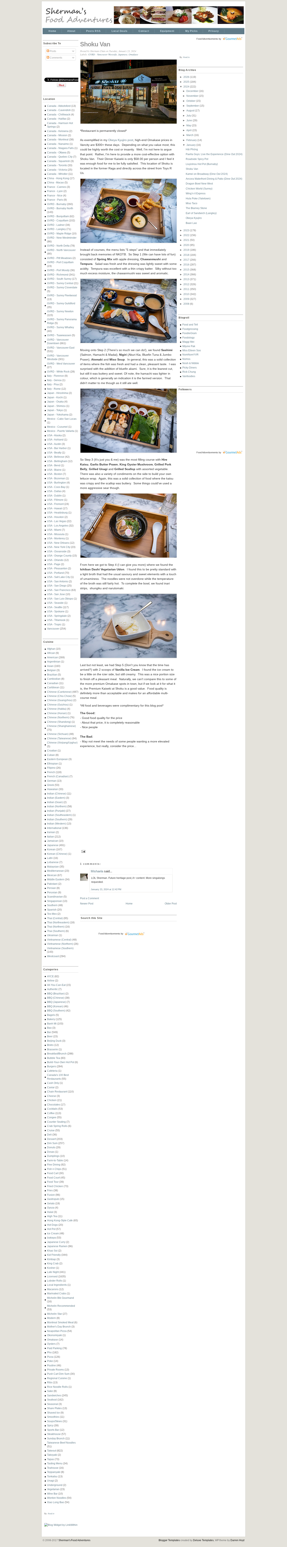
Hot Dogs (52, 1224)
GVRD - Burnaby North (60, 208)
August (190, 110)
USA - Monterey (56, 538)
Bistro (50, 1045)
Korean (51, 849)
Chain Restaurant (57, 1091)
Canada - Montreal (57, 139)
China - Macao (55, 182)
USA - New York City (58, 547)
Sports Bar (53, 1429)
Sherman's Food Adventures (74, 1540)
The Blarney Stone (196, 208)
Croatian (52, 750)
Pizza (50, 1356)
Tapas (50, 1459)
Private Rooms (55, 1369)
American (52, 657)
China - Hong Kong (58, 178)
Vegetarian (53, 1489)
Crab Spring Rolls (57, 1126)
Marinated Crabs (56, 1293)
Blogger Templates (169, 1540)
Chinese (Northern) (58, 717)
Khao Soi (52, 1250)
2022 (186, 235)
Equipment (167, 31)
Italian (50, 836)
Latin (50, 858)
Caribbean (53, 687)
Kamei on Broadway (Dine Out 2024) (207, 173)
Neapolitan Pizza (57, 1331)
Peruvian (52, 892)
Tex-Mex (52, 913)
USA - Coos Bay (56, 487)
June (189, 120)
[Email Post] (83, 851)
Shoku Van (95, 44)
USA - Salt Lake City (58, 577)
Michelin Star (54, 1313)
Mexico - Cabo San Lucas (61, 418)
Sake (50, 1391)
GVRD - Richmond (57, 274)
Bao (49, 1027)
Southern (52, 905)
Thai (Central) (55, 918)
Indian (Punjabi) (56, 810)
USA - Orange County (59, 555)
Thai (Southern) (56, 931)
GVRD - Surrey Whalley (60, 327)
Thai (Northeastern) (58, 922)
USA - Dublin (54, 495)
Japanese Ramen (57, 1246)
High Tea (52, 1216)
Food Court (53, 1177)
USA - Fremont (55, 504)
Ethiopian (52, 763)
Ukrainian (52, 935)
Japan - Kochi (55, 397)
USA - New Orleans (58, 542)
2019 (186, 249)
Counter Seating (56, 1121)
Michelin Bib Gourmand (60, 1297)
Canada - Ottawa (56, 152)
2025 (186, 81)
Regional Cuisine (57, 1378)
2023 (186, 230)
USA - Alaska (54, 435)
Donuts (51, 1147)
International (54, 828)
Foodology (188, 337)
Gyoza (50, 1207)
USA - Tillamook (56, 620)
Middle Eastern (55, 879)
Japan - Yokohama (57, 414)
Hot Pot (51, 1229)
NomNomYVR (190, 354)
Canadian (52, 683)
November (192, 95)
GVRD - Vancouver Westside (102, 54)
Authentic (52, 989)
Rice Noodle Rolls (57, 1386)
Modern (51, 1318)
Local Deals (120, 31)
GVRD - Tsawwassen (59, 335)
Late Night (53, 1272)
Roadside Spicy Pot (197, 159)
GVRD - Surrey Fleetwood (62, 295)
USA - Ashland (55, 439)
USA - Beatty (54, 452)
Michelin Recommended (61, 1305)
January (191, 145)
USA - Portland (55, 572)
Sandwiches (54, 1395)
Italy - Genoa (54, 380)
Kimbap (51, 1259)
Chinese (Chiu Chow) (59, 696)
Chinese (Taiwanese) (59, 738)
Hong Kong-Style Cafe (60, 1220)
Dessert (51, 1139)
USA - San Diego (56, 585)
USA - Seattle (54, 607)
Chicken (52, 1100)
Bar (49, 1032)
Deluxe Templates (203, 1540)
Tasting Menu (54, 1463)
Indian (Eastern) (56, 797)
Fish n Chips (54, 1169)
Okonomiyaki (54, 1335)
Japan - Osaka (55, 401)
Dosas (50, 1151)
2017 (186, 259)
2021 (186, 240)
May (189, 125)
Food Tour (53, 1181)
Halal (50, 1212)
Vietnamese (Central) (59, 939)
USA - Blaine (54, 469)
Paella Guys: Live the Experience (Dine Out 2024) (214, 154)
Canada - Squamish (58, 161)
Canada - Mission (57, 135)
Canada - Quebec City (59, 156)
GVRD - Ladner (56, 224)
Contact (143, 31)
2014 (186, 274)
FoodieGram (189, 333)
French (51, 772)
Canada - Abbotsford (59, 106)
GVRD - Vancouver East (60, 347)
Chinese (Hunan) (57, 713)
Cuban (51, 755)
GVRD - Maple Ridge (59, 233)
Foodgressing (190, 329)
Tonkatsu (52, 1476)
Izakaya (51, 1237)
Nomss (186, 359)
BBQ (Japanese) (56, 1002)
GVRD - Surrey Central (60, 283)
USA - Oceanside (57, 551)
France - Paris (55, 199)
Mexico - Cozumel (57, 426)
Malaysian (53, 866)
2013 (186, 279)
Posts (52, 51)
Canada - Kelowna (57, 131)
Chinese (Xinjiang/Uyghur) (62, 742)
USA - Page (53, 564)
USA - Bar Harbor (57, 448)
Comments (55, 57)
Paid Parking (54, 1348)
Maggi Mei (188, 341)
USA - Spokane (56, 611)
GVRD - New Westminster (61, 237)
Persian (51, 888)
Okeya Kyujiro (194, 218)
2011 (186, 289)
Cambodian (54, 678)
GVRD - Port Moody (58, 270)
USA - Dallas (54, 491)
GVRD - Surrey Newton (60, 311)
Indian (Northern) (57, 806)
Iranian (51, 832)
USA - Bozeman (56, 478)
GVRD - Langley (56, 229)
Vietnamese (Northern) (60, 943)
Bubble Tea (53, 1058)
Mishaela (97, 871)
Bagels (51, 1015)
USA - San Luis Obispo (60, 598)
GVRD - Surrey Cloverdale (62, 287)
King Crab (53, 1263)
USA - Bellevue (55, 456)
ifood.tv (51, 1514)
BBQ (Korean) (55, 1006)
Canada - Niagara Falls (60, 148)
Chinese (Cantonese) (59, 691)
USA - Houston (55, 517)
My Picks (191, 31)
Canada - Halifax (56, 118)
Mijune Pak (188, 346)
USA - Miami (54, 529)
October (191, 100)
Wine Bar (52, 1493)
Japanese (52, 845)
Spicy (50, 1425)
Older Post (171, 903)
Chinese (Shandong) (59, 721)
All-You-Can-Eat (56, 985)
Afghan (51, 648)
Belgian (51, 670)
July (189, 115)
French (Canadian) (58, 776)
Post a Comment (89, 898)
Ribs (49, 1382)
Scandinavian (55, 896)
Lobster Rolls (54, 1280)
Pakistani (52, 883)
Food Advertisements (109, 933)
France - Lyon (55, 191)
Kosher (51, 1267)
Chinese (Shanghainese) (61, 726)
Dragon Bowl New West (199, 183)
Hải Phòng (192, 149)
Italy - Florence (55, 375)
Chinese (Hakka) (56, 708)
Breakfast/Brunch (57, 1053)
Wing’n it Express (195, 193)
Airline (50, 980)
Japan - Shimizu (56, 406)
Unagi (50, 1480)
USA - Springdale (57, 615)
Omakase (52, 1339)
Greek (50, 785)
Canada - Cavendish (59, 110)
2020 (186, 245)
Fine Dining (53, 1164)
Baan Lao (191, 223)
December (192, 91)
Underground (54, 1485)
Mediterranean (55, 870)
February (191, 140)
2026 (186, 77)
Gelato (51, 1203)
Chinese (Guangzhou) (59, 700)
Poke (50, 1361)
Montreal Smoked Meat (60, 1322)
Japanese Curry (56, 1242)
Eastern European (57, 759)
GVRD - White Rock (58, 371)
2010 (186, 294)
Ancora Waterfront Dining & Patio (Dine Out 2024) (214, 178)
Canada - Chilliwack (58, 114)
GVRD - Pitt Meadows (59, 258)
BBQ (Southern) (56, 1010)
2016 (186, 264)
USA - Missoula (56, 534)
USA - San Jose (56, 594)
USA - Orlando (55, 560)
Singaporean (54, 901)
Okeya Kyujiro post (120, 140)
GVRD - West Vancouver (61, 363)
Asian (50, 666)
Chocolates (53, 1104)
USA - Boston (54, 474)
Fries (50, 1190)
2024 (186, 86)
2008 (186, 303)
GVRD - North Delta (58, 245)
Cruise (51, 1130)
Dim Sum (52, 1143)
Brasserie (52, 1049)
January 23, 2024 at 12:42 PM (106, 889)
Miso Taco (191, 203)
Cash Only (53, 1083)
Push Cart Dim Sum (58, 1373)
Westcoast (53, 956)
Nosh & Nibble (190, 363)
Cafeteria (52, 1070)
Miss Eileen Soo (191, 350)
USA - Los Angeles (57, 525)
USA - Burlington (56, 482)
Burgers (51, 1066)
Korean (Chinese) (57, 853)
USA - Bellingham (57, 461)
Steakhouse (54, 1434)
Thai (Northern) (56, 926)
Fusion (51, 1194)
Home (52, 31)
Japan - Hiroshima (57, 393)
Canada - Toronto (57, 165)
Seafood (52, 1399)
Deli (49, 1134)
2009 (186, 299)
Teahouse (52, 1467)
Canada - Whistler (57, 173)
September (193, 105)
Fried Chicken (55, 1186)
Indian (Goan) (55, 802)
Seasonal (52, 1404)
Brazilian (52, 674)
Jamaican (52, 840)
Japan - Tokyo (55, 410)
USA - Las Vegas (56, 521)
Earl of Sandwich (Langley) (201, 213)
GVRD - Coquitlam (57, 220)
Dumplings (53, 1156)
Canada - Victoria (57, 169)
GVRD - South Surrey (59, 278)
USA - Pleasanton (57, 568)
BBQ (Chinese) (55, 997)
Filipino (51, 767)
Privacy (213, 31)
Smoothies (53, 1416)
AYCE (50, 976)
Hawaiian (52, 789)
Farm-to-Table (55, 1160)
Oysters (51, 1343)
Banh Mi (52, 1023)
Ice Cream (53, 1233)
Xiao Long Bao (55, 1502)
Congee (51, 1117)
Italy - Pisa (53, 384)
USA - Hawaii (54, 508)
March (190, 135)
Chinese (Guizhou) (58, 704)
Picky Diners (189, 367)
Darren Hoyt (237, 1540)
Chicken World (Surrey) (199, 188)
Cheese (51, 1096)
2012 (186, 284)
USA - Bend (53, 465)
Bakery (51, 1019)
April (189, 130)
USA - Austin (54, 444)
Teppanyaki (53, 1472)
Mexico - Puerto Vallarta (60, 431)
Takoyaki (52, 1454)
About (71, 31)
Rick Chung (189, 371)
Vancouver (53, 628)
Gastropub (53, 1199)
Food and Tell (190, 324)
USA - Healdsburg (57, 512)
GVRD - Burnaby (56, 204)
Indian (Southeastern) (59, 815)
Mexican (52, 875)
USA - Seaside (55, 602)
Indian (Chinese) (56, 793)
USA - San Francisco (59, 590)
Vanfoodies (188, 376)
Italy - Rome (54, 388)
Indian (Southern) (57, 819)
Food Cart (52, 1173)
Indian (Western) (56, 823)
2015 (186, 269)
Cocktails (52, 1108)
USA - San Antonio (57, 581)
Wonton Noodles (56, 1497)
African (51, 653)
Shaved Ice (53, 1412)
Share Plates (54, 1408)
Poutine (51, 1365)
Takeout (51, 1450)
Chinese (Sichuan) (57, 734)
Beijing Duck (54, 1040)
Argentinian (53, 661)
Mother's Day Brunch (59, 1326)
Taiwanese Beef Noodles (61, 1442)
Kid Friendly (54, 1254)
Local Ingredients (57, 1284)
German (51, 780)
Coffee (51, 1113)
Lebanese (53, 862)
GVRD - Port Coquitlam (60, 262)
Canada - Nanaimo (58, 143)
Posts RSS (93, 31)
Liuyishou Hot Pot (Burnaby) (202, 164)
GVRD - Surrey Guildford (61, 303)
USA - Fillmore (55, 499)
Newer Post (86, 903)
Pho (49, 1352)
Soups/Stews (54, 1421)
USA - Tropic (54, 624)
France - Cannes (56, 187)
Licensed (52, 1276)
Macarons (52, 1289)
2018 (186, 254)
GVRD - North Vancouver (61, 250)
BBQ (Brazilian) (56, 993)
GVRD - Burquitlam (58, 216)
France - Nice (54, 195)
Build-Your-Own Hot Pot (60, 1062)
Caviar (51, 1087)
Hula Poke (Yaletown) (198, 198)
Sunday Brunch (56, 1438)
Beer (50, 1036)
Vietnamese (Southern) (60, 948)
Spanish (52, 909)
